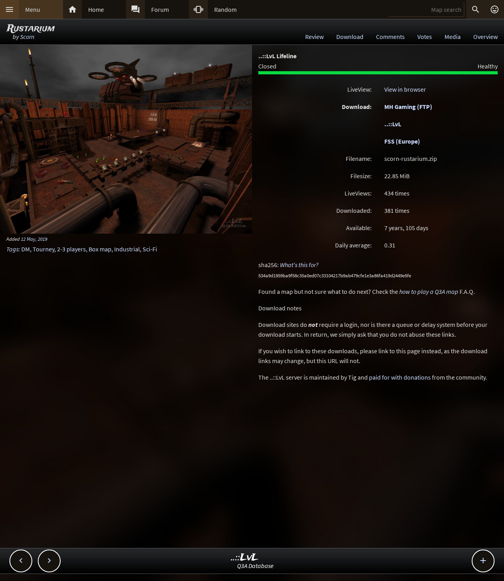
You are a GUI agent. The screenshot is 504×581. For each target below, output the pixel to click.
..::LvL (392, 124)
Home (96, 9)
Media (453, 37)
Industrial (127, 249)
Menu (32, 9)
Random (225, 9)
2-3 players (71, 249)
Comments (390, 37)
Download (349, 37)
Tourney (43, 249)
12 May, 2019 (34, 239)
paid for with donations (400, 377)
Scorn (27, 37)
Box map (100, 249)
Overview (485, 37)
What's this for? (299, 265)
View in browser (405, 89)
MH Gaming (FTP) (408, 107)
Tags (12, 249)
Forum (160, 9)
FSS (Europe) (402, 141)
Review (314, 37)
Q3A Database (255, 566)
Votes (424, 37)
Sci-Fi (150, 249)
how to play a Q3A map (428, 291)
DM (25, 249)
